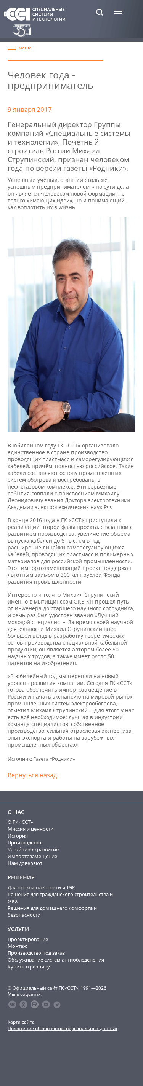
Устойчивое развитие (33, 849)
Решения (21, 877)
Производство (24, 842)
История (18, 835)
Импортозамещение (32, 856)
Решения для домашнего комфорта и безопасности (52, 911)
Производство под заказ (36, 952)
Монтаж (17, 946)
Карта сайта (21, 1022)
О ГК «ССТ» (20, 821)
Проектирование (28, 939)
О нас (16, 812)
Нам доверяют (25, 863)
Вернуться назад (32, 775)
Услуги (18, 929)
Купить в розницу (29, 966)
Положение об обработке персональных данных (62, 1028)
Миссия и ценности (30, 828)
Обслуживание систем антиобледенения (56, 959)
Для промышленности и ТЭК (41, 887)
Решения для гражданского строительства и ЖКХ (60, 897)
